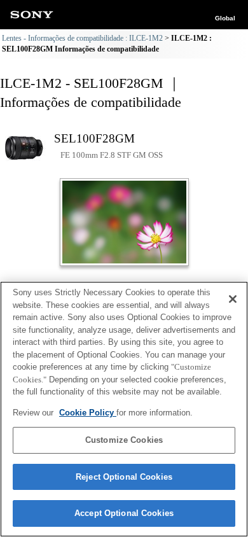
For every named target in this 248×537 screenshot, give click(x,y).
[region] (124, 409)
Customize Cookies (124, 440)
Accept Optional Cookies (124, 513)
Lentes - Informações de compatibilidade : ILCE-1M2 (82, 38)
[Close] (233, 299)
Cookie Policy (87, 412)
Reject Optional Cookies (124, 477)
